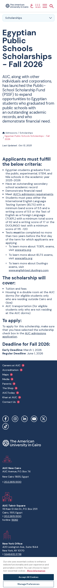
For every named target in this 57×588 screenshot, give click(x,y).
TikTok (5, 426)
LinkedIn (24, 419)
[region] (28, 572)
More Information (36, 570)
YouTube (34, 419)
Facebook (5, 419)
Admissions (11, 132)
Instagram (15, 419)
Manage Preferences (28, 584)
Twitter (43, 419)
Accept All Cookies (28, 577)
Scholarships (26, 132)
